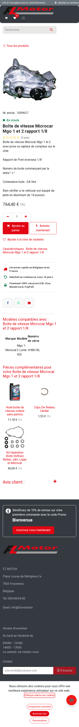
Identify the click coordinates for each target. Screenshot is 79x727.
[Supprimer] (8, 217)
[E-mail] (29, 302)
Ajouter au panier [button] (17, 228)
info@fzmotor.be (22, 607)
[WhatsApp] (18, 302)
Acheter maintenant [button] (43, 228)
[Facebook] (7, 302)
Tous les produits (17, 46)
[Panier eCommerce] (6, 18)
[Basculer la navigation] (23, 18)
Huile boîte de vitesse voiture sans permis (14, 411)
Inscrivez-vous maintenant (33, 530)
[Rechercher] (51, 30)
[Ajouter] (26, 217)
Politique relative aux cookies (39, 695)
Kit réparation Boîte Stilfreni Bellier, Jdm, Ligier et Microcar (15, 458)
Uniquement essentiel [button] (39, 706)
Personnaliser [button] (40, 720)
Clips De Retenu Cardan (44, 409)
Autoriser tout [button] (39, 713)
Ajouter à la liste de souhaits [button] (25, 239)
